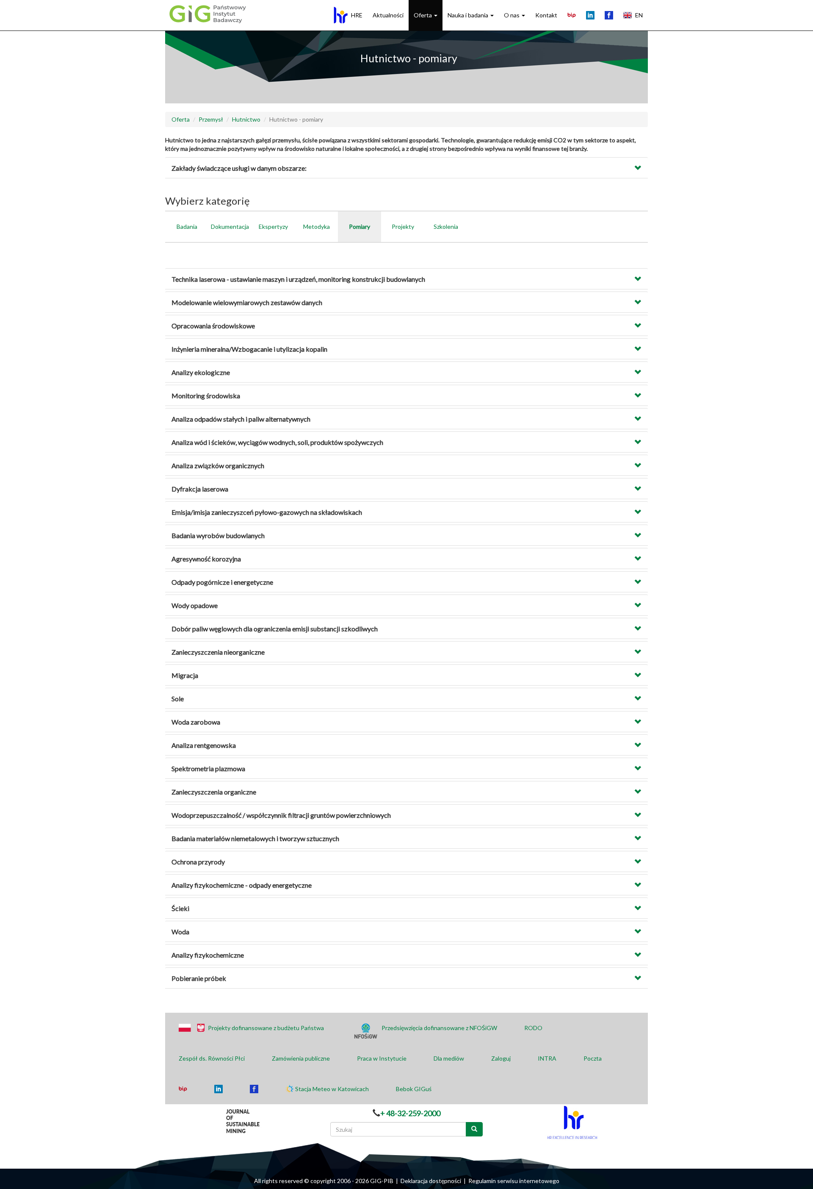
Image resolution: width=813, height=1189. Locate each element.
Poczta (592, 1058)
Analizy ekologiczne (200, 372)
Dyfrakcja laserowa (199, 489)
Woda (180, 932)
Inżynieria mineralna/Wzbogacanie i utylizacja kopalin (249, 349)
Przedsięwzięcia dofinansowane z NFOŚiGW (439, 1027)
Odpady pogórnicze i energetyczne (222, 582)
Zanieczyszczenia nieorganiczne (218, 652)
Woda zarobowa (195, 722)
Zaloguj (501, 1058)
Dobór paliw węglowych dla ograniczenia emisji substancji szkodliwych (274, 629)
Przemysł (211, 119)
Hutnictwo (246, 119)
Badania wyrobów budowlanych (218, 535)
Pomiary (359, 226)
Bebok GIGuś (413, 1088)
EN (639, 15)
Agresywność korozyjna (206, 559)
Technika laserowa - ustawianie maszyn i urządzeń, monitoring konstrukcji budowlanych (298, 279)
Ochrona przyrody (198, 862)
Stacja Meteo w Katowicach (332, 1088)
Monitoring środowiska (205, 396)
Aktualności (388, 15)
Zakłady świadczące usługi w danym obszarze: (239, 168)
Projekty (403, 226)
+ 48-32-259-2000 (410, 1113)
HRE (356, 15)
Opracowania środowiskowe (213, 326)
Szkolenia (446, 226)
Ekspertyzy (273, 226)
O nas (512, 15)
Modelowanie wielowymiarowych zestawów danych (246, 302)
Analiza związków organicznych (217, 465)
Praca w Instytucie (381, 1058)
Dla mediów (449, 1058)
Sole (177, 699)
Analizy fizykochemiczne (207, 955)
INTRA (547, 1058)
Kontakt (546, 15)
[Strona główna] (206, 13)
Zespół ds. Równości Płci (212, 1058)
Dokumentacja (230, 226)
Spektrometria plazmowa (208, 768)
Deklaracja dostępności (431, 1180)
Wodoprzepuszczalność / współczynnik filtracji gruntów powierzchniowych (281, 815)
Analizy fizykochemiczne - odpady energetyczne (241, 885)
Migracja (184, 675)
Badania (187, 226)
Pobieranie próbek (198, 978)
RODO (533, 1027)
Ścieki (180, 908)
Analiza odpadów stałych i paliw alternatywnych (240, 419)
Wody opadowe (194, 605)
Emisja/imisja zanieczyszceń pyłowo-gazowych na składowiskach (266, 512)
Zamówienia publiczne (301, 1058)
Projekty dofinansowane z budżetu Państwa (266, 1027)
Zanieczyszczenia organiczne (213, 792)
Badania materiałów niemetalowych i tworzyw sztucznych (255, 838)
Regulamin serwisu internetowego (513, 1180)
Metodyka (316, 226)
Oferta (423, 15)
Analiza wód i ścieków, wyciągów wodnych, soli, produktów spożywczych (277, 442)
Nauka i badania (468, 15)
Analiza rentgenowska (203, 745)
